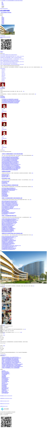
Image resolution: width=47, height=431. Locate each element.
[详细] (32, 155)
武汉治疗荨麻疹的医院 (5, 196)
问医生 (3, 3)
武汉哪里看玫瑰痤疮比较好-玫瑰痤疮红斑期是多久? (8, 243)
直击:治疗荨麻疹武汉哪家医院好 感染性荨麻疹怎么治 (9, 188)
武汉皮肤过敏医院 (4, 101)
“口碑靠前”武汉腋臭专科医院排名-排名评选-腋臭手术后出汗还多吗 (10, 218)
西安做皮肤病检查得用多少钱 (5, 377)
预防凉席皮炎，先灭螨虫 (5, 176)
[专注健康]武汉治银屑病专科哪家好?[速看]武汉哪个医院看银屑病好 (10, 156)
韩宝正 (1, 88)
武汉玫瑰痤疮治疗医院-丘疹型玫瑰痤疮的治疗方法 (8, 249)
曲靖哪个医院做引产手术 (5, 371)
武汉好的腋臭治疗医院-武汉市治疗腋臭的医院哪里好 (8, 228)
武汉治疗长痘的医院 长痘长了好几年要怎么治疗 (8, 206)
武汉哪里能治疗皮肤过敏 (10, 101)
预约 (2, 112)
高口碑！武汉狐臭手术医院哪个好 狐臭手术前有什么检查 (9, 221)
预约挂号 (4, 68)
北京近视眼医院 (4, 375)
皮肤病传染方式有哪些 (5, 183)
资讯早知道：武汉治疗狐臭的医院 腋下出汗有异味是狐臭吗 (9, 222)
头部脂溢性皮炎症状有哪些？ (6, 171)
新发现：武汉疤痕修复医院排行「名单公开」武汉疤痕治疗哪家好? (11, 367)
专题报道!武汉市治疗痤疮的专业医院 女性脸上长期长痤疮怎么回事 (12, 233)
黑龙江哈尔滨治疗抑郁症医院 (5, 372)
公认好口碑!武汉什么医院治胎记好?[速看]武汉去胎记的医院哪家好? (10, 158)
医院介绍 (3, 17)
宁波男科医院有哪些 (4, 374)
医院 (2, 2)
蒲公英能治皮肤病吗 (4, 192)
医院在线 (6, 8)
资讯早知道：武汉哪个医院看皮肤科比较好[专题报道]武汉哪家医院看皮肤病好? (12, 366)
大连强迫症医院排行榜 (5, 378)
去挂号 (3, 4)
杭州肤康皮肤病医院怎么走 (5, 387)
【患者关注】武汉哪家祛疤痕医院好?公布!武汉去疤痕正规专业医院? (12, 153)
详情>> (4, 71)
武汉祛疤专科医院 (4, 102)
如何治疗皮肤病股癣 (4, 194)
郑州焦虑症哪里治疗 (4, 386)
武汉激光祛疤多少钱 (16, 102)
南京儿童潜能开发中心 (5, 384)
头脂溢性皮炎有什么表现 (5, 175)
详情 (23, 91)
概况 (2, 16)
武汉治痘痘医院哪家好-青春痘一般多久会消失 (8, 239)
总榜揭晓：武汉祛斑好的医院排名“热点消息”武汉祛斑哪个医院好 (10, 361)
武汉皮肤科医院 (2, 96)
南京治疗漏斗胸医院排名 (5, 380)
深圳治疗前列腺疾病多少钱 (5, 381)
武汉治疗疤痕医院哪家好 (10, 102)
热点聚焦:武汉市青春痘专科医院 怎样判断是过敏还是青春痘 (9, 202)
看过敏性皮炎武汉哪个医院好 (5, 174)
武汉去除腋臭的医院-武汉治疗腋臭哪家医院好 (8, 230)
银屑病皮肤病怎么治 (4, 193)
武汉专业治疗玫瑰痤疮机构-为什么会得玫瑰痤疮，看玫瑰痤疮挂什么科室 (11, 245)
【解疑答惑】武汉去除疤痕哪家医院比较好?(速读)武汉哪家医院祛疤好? (11, 168)
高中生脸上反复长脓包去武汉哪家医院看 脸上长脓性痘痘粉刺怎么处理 (11, 208)
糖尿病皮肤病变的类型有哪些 (5, 181)
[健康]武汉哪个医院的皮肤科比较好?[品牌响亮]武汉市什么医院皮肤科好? (11, 164)
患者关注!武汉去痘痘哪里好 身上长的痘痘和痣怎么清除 (9, 201)
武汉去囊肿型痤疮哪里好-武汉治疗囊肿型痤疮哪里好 (8, 212)
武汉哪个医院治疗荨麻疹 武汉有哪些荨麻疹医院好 (8, 190)
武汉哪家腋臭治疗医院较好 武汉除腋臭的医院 (8, 229)
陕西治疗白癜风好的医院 (5, 388)
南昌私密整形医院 (4, 385)
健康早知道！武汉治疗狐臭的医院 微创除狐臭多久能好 (9, 223)
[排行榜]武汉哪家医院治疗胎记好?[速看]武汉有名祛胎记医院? (10, 163)
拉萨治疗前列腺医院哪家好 (5, 379)
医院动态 (3, 21)
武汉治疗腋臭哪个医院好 (11, 100)
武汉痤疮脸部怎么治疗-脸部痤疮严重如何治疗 (8, 242)
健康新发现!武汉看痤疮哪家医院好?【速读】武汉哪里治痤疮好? (10, 358)
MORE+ (4, 53)
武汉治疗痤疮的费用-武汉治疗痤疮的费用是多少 (8, 213)
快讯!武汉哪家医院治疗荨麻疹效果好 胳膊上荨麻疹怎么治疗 (9, 189)
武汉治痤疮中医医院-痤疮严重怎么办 (6, 244)
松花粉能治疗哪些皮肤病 (5, 195)
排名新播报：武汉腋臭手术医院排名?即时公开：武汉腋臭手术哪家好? (11, 365)
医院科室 (3, 18)
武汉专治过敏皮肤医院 (17, 101)
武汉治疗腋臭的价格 (17, 100)
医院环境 (3, 19)
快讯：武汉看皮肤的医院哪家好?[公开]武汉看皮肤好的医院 (9, 160)
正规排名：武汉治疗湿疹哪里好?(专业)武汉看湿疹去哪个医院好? (10, 360)
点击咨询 (1, 68)
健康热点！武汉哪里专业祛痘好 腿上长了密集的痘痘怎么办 (9, 203)
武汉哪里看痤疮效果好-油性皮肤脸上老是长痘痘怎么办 (9, 248)
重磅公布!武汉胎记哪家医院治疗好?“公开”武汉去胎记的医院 (10, 363)
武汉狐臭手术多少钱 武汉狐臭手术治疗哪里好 (8, 225)
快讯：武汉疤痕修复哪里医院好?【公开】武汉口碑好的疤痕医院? (10, 165)
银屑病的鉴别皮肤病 (4, 210)
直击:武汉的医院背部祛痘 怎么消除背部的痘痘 (8, 207)
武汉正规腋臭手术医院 (5, 100)
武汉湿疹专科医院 (2, 97)
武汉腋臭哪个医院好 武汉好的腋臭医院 (7, 231)
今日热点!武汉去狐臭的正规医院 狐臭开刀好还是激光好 (9, 219)
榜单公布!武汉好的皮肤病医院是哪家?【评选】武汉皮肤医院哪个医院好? (11, 167)
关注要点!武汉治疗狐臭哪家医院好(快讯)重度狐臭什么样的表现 (10, 220)
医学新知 (3, 23)
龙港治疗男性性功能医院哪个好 (6, 373)
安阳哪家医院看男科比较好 (5, 392)
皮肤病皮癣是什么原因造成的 (5, 209)
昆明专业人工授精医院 (5, 391)
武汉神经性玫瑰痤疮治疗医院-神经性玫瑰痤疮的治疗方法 (9, 246)
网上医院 (1, 8)
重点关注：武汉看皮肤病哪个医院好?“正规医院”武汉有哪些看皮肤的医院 (11, 362)
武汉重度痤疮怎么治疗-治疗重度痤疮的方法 (7, 241)
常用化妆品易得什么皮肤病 (6, 178)
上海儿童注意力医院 (4, 382)
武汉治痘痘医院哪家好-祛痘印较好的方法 (7, 238)
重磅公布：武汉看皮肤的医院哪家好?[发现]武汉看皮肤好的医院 (10, 359)
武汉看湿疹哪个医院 (4, 182)
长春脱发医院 (3, 370)
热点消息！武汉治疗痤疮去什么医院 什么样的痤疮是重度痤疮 (10, 236)
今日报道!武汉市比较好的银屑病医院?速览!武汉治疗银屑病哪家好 (10, 161)
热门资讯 (3, 20)
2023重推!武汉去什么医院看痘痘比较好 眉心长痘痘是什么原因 (10, 205)
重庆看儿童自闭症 (4, 389)
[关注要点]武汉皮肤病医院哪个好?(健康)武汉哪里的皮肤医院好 (10, 157)
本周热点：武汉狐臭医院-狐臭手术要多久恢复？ (9, 215)
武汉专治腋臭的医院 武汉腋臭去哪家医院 (7, 226)
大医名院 (4, 8)
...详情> (25, 329)
